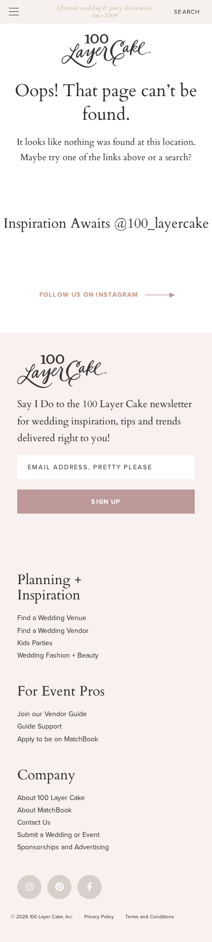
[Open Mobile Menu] (14, 11)
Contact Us (34, 822)
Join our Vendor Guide (52, 714)
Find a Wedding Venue (51, 618)
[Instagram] (29, 887)
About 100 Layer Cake (51, 797)
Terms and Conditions (149, 916)
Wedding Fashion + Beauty (58, 655)
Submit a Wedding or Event (58, 834)
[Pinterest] (59, 887)
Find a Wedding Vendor (53, 630)
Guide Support (39, 726)
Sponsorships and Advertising (63, 847)
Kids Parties (35, 643)
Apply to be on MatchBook (57, 739)
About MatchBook (44, 810)
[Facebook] (89, 887)
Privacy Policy (99, 916)
